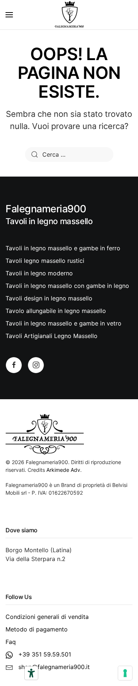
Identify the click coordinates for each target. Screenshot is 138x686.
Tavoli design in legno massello (49, 298)
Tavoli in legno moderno (39, 273)
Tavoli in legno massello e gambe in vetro (63, 323)
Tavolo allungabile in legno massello (56, 310)
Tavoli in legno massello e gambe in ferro (63, 248)
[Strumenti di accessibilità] (31, 673)
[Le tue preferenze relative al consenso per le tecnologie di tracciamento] (125, 673)
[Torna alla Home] (69, 14)
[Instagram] (36, 365)
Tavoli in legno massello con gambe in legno (67, 285)
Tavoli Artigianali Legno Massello (52, 335)
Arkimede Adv (63, 470)
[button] (9, 14)
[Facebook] (14, 365)
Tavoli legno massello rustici (45, 260)
